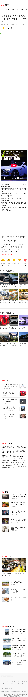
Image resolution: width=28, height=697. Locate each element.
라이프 (12, 519)
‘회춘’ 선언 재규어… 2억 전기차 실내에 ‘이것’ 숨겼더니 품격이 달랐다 (4, 328)
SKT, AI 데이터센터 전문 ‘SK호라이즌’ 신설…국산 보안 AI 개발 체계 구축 (10, 386)
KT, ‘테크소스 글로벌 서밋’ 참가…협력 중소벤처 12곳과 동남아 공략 (18, 492)
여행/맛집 (6, 9)
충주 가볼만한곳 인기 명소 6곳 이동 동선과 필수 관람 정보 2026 (19, 636)
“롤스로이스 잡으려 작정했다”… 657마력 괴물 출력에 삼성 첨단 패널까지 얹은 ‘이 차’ (13, 344)
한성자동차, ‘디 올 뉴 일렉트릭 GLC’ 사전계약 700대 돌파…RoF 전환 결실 (4, 344)
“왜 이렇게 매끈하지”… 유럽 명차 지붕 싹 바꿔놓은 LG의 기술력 (13, 301)
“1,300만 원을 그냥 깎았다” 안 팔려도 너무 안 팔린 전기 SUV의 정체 (13, 285)
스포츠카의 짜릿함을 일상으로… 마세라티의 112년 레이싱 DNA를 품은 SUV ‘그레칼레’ (23, 344)
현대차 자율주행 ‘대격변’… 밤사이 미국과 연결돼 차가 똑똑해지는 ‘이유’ (23, 328)
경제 (22, 9)
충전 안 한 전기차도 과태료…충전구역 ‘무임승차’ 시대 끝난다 (4, 301)
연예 (17, 9)
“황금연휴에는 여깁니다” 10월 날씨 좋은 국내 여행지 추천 (19, 644)
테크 (4, 388)
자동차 (4, 395)
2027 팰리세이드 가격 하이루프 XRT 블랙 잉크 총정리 (4, 285)
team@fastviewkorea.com (22, 687)
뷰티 (13, 9)
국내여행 (13, 502)
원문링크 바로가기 (6, 254)
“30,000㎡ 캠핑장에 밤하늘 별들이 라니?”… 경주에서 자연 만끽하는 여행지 (19, 651)
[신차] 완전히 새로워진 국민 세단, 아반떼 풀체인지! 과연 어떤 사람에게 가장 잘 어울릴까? (13, 328)
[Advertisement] (14, 223)
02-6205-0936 (5, 687)
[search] (25, 4)
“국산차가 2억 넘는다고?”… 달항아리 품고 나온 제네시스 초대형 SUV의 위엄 (23, 301)
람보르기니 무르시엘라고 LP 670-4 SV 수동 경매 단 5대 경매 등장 (23, 285)
